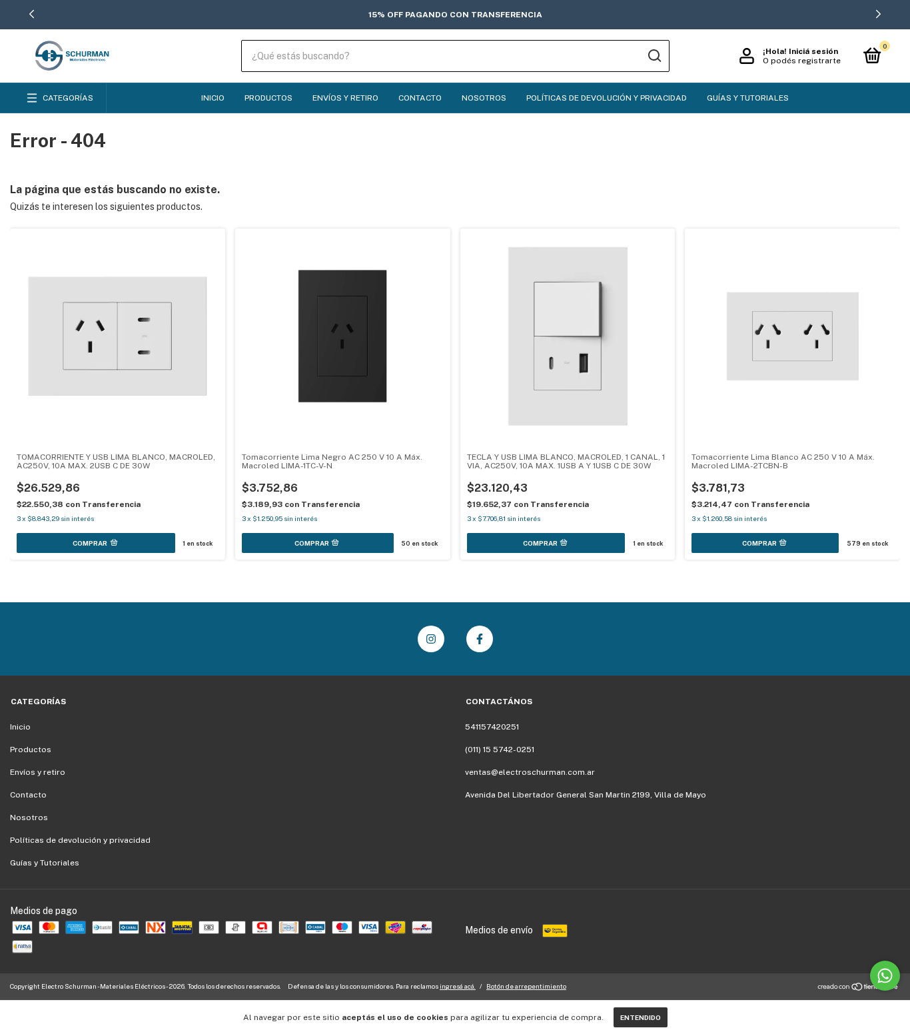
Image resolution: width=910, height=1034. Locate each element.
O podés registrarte (802, 60)
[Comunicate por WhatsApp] (885, 976)
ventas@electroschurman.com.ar (530, 772)
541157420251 (492, 727)
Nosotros (484, 98)
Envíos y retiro (345, 98)
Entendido (640, 1017)
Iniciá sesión (813, 51)
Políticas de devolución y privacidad (606, 98)
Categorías (68, 98)
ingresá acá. (458, 986)
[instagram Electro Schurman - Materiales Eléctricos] (431, 639)
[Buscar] (654, 56)
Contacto (420, 98)
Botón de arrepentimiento (526, 986)
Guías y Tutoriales (748, 98)
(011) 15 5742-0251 (499, 749)
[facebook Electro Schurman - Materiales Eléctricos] (479, 639)
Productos (268, 98)
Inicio (213, 98)
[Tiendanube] (858, 988)
